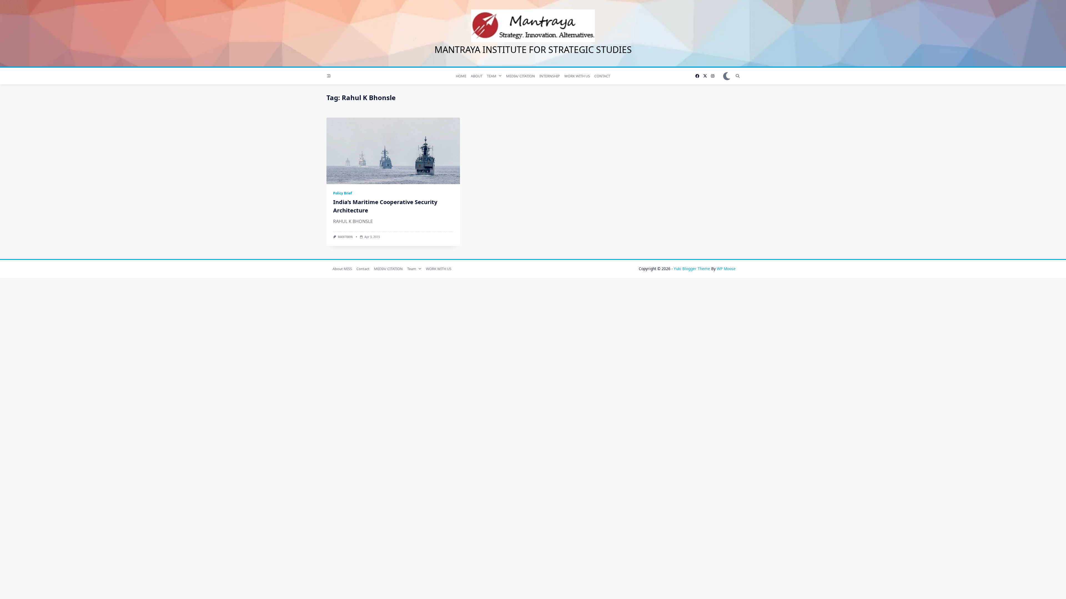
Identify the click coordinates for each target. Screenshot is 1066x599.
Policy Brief (342, 193)
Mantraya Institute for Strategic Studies (533, 49)
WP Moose (726, 268)
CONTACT (602, 75)
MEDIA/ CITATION (520, 75)
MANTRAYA (345, 237)
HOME (461, 75)
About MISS (342, 268)
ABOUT (476, 75)
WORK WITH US (577, 75)
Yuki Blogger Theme (692, 268)
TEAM (491, 75)
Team (411, 268)
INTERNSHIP (549, 75)
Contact (362, 268)
